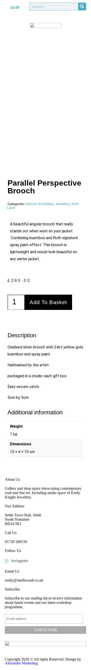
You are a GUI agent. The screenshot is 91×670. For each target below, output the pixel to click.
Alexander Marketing (21, 663)
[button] (45, 67)
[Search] (82, 6)
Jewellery (63, 204)
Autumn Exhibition (40, 204)
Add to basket (48, 302)
